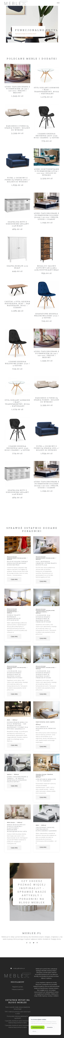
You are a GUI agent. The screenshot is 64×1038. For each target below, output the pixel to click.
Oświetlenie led (39, 775)
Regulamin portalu (17, 987)
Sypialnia (52, 722)
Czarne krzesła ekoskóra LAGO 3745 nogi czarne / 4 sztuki (46, 136)
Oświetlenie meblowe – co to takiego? (46, 780)
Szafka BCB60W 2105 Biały (17, 267)
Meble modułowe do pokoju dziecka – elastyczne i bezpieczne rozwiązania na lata (17, 828)
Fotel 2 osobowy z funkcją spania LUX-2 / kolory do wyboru (17, 180)
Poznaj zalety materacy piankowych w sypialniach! (14, 617)
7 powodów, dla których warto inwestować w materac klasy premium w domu (43, 618)
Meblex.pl (9, 559)
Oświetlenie (50, 774)
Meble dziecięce (11, 822)
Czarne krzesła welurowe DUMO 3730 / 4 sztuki (17, 364)
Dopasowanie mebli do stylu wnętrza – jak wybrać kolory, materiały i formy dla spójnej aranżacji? (17, 725)
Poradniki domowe (12, 611)
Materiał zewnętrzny (41, 611)
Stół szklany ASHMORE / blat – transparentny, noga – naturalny (46, 91)
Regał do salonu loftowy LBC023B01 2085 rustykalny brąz (46, 268)
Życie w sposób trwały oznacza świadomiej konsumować (17, 563)
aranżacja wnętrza (11, 558)
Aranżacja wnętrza (40, 610)
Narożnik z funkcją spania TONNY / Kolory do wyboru (17, 128)
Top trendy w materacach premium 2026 (46, 728)
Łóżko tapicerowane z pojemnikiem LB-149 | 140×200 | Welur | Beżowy (17, 90)
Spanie (48, 722)
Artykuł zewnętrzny (40, 722)
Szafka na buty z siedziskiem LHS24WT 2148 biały (17, 224)
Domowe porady (21, 558)
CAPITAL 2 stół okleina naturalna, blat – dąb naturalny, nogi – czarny (17, 304)
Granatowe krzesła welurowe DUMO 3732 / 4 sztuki (46, 316)
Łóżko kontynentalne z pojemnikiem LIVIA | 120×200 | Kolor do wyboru (46, 172)
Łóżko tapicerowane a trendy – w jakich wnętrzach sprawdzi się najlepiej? (17, 779)
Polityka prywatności (17, 989)
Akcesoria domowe (12, 556)
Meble (8, 720)
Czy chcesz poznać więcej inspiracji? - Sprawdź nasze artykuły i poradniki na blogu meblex (31, 892)
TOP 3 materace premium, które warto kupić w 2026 (46, 563)
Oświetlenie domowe (41, 774)
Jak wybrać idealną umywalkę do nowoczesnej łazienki (46, 829)
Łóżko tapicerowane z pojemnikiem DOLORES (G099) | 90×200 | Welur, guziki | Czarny (46, 216)
